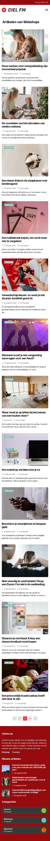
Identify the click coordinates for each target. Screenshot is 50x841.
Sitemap (6, 752)
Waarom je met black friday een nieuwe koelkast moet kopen (21, 640)
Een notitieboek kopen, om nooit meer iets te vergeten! (24, 239)
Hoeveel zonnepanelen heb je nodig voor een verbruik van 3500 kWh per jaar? (29, 767)
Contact (16, 752)
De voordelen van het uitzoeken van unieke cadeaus (23, 125)
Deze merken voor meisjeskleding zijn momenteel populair (25, 67)
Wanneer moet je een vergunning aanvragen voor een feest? (22, 357)
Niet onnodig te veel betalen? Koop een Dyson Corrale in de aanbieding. (23, 582)
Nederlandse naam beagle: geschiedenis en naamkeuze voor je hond (28, 779)
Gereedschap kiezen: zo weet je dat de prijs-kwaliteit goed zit (23, 297)
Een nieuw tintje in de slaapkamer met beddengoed (24, 182)
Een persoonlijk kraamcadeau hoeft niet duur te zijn (23, 697)
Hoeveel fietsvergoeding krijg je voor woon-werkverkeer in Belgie (29, 791)
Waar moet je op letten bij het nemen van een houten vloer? (24, 414)
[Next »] (35, 718)
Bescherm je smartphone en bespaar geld (24, 525)
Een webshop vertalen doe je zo (21, 469)
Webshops (9, 33)
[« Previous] (14, 718)
